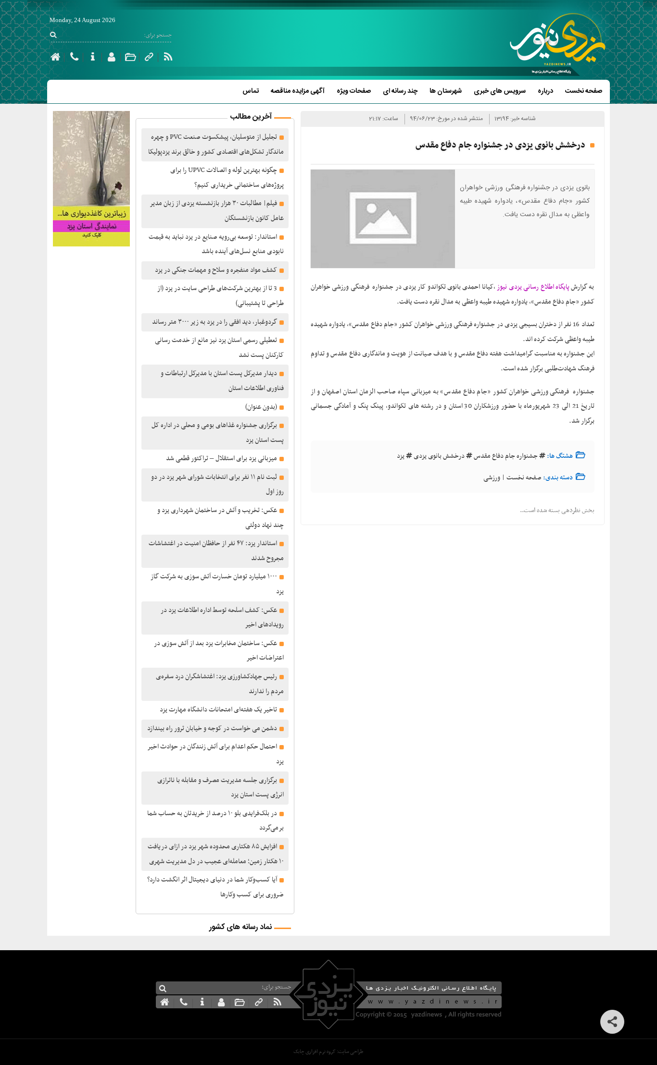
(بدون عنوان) (261, 407)
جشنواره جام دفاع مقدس (506, 456)
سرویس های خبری (500, 91)
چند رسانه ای (400, 91)
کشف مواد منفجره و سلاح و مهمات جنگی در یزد (216, 270)
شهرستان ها (446, 91)
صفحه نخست (583, 91)
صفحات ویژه (354, 91)
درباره (545, 91)
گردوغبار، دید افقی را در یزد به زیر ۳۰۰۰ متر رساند (214, 322)
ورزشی (491, 478)
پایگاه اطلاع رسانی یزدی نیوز (533, 287)
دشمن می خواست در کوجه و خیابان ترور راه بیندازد (212, 728)
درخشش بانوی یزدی (439, 456)
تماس (250, 91)
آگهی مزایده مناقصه (298, 91)
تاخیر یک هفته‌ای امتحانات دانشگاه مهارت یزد (218, 710)
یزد (400, 456)
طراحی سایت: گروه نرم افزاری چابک (328, 1051)
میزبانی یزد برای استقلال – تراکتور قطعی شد (221, 459)
